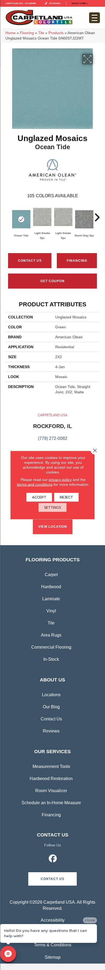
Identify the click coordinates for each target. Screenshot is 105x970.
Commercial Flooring (51, 647)
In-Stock (51, 659)
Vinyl (51, 611)
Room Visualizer (51, 790)
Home (10, 33)
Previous (8, 214)
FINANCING (77, 261)
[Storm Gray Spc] (84, 219)
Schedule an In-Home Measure (51, 802)
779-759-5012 (54, 3)
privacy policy (60, 479)
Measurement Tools (51, 766)
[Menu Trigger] (94, 17)
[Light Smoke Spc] (42, 216)
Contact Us (30, 261)
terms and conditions (34, 484)
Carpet (51, 574)
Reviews (51, 731)
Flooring (27, 33)
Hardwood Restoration (51, 778)
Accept (39, 497)
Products (56, 33)
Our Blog (51, 707)
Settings (52, 507)
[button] (52, 879)
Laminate (51, 599)
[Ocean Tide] (21, 219)
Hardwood (51, 586)
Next (97, 214)
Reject (66, 497)
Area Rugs (51, 635)
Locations (51, 694)
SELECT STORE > (80, 3)
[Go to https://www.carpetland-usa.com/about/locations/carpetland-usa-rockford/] (52, 430)
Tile (41, 33)
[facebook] (53, 859)
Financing (51, 815)
